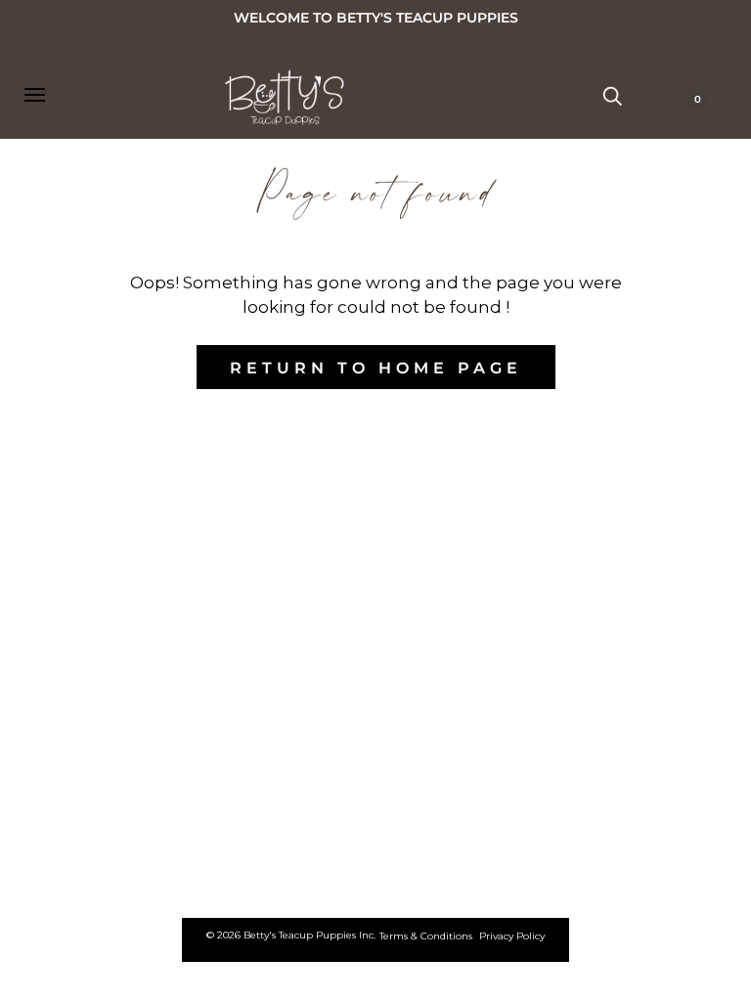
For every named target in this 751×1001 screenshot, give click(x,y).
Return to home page (376, 368)
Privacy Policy (512, 936)
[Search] (612, 95)
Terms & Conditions (425, 936)
